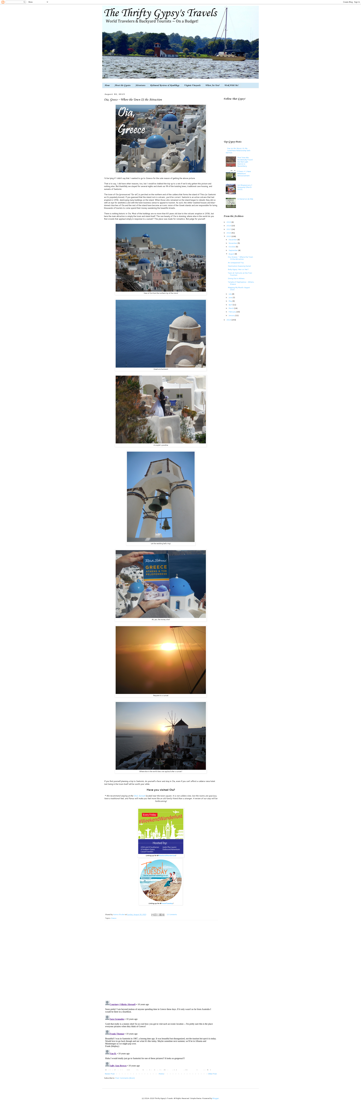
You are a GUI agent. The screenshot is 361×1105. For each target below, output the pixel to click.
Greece (113, 918)
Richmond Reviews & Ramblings (164, 85)
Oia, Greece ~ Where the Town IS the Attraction (240, 258)
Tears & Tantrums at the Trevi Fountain (240, 274)
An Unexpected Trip (236, 262)
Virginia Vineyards (192, 85)
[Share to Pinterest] (163, 914)
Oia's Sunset (139, 795)
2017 (228, 229)
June (231, 297)
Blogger (215, 1098)
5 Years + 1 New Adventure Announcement (244, 173)
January (232, 315)
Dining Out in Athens (236, 278)
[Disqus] (161, 962)
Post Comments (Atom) (125, 1078)
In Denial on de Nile (245, 199)
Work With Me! (231, 85)
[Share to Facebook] (160, 914)
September (233, 250)
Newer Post (110, 1073)
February (232, 311)
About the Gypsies (122, 85)
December (233, 239)
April (231, 304)
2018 (228, 225)
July (230, 294)
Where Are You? (212, 85)
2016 (228, 232)
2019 (228, 222)
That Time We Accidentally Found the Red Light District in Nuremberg (245, 161)
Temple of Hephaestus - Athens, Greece (241, 283)
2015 (228, 236)
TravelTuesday (167, 903)
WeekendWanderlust (166, 855)
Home (107, 85)
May (230, 301)
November (233, 243)
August (232, 253)
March (231, 308)
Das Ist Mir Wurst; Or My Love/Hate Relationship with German (238, 150)
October (232, 246)
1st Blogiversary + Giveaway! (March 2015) (244, 187)
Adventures (140, 85)
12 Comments (172, 914)
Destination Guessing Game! (239, 266)
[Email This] (152, 914)
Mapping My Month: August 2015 (239, 288)
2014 (228, 319)
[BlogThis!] (155, 914)
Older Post (212, 1073)
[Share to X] (158, 914)
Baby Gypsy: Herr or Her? (238, 269)
